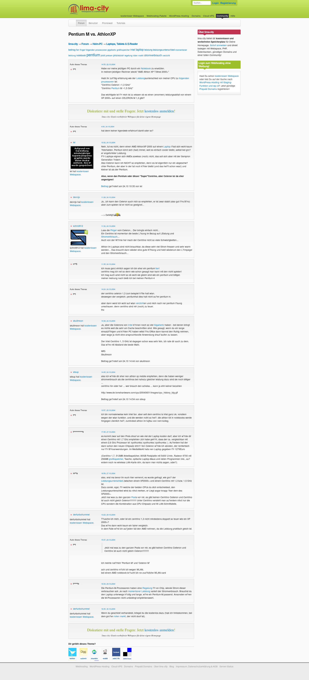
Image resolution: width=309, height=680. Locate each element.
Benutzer (93, 23)
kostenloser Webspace (132, 15)
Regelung (147, 588)
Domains (196, 15)
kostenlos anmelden (159, 110)
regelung (128, 55)
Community (222, 15)
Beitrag (104, 186)
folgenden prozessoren (96, 49)
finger (82, 49)
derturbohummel (81, 514)
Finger (113, 230)
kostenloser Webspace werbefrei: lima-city (100, 9)
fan (77, 49)
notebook (81, 55)
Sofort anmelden (218, 45)
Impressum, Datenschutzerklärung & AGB (197, 666)
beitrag (71, 49)
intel (132, 49)
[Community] (74, 21)
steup (76, 372)
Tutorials (121, 23)
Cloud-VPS (208, 15)
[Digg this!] (84, 659)
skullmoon (78, 320)
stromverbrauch (153, 55)
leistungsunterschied (164, 49)
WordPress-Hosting (179, 15)
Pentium (115, 88)
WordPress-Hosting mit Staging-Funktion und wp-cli (215, 84)
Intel (130, 324)
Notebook (146, 68)
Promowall (107, 23)
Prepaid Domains (208, 88)
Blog (171, 666)
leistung (148, 49)
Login (215, 3)
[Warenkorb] (238, 14)
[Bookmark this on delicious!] (128, 659)
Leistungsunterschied (112, 480)
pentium (93, 54)
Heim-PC (98, 44)
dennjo (76, 197)
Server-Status (226, 666)
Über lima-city (161, 666)
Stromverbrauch (109, 236)
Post (133, 497)
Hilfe (233, 15)
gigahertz (112, 49)
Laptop (167, 146)
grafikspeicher (123, 49)
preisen (109, 55)
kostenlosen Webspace (79, 173)
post (103, 55)
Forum (81, 23)
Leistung (140, 78)
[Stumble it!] (95, 659)
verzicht (166, 55)
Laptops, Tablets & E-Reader (122, 44)
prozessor (118, 55)
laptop (140, 49)
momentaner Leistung (139, 591)
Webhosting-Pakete (157, 15)
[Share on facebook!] (117, 659)
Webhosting (82, 666)
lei (74, 142)
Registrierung (228, 3)
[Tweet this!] (73, 659)
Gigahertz (159, 324)
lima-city (73, 44)
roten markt (138, 55)
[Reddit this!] (106, 659)
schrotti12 (78, 225)
